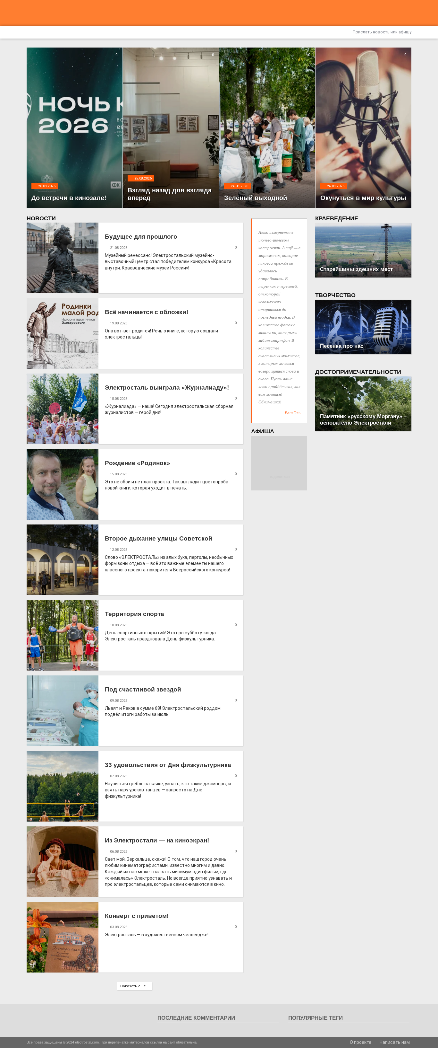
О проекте (360, 1042)
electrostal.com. (87, 1042)
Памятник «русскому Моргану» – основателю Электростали (363, 419)
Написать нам (394, 1042)
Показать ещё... (134, 986)
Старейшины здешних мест (356, 269)
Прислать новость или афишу (381, 32)
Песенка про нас (341, 346)
